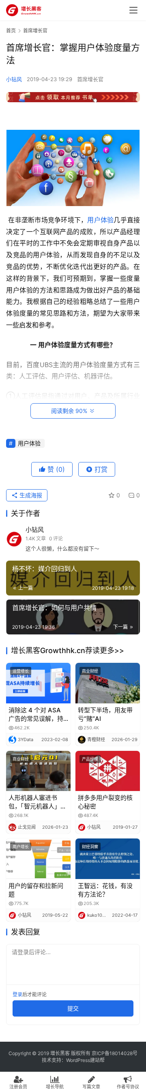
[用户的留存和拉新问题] (38, 858)
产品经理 (90, 759)
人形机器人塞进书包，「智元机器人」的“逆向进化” (38, 802)
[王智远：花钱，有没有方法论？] (107, 858)
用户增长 (21, 846)
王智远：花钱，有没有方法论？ (105, 890)
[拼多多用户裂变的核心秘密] (107, 771)
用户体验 (100, 220)
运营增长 (21, 671)
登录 (17, 994)
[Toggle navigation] (133, 10)
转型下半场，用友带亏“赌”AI (105, 714)
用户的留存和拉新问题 (36, 890)
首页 (11, 31)
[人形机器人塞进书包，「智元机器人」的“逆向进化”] (38, 771)
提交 (73, 1008)
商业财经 (90, 671)
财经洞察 (90, 846)
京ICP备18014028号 (114, 1053)
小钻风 (14, 79)
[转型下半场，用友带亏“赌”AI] (107, 683)
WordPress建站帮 (85, 1060)
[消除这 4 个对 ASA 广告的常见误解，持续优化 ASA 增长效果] (38, 683)
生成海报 (30, 495)
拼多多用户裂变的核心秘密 (105, 802)
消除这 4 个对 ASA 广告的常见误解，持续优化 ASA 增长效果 (38, 714)
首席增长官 (90, 79)
